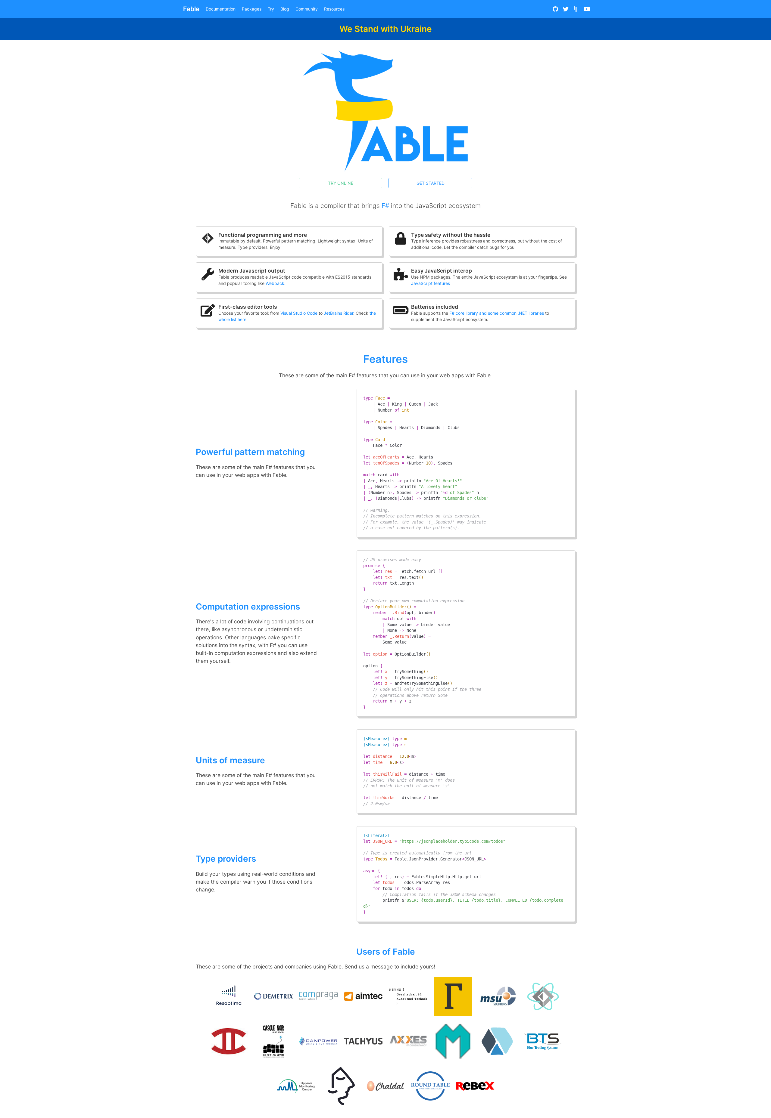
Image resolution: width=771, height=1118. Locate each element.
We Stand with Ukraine (385, 29)
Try (271, 8)
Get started (431, 183)
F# (385, 205)
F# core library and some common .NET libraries (496, 313)
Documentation (221, 8)
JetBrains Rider (338, 313)
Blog (284, 8)
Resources (334, 8)
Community (306, 8)
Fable (191, 9)
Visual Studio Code (298, 313)
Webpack (275, 283)
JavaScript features (430, 283)
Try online (340, 183)
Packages (251, 8)
